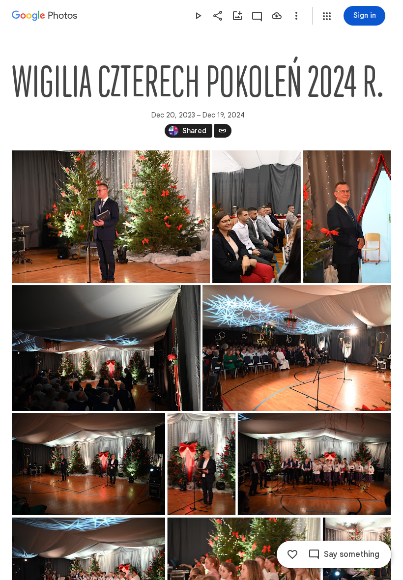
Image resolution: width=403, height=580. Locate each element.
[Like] (292, 554)
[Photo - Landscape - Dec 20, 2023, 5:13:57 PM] (88, 464)
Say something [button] (351, 554)
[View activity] (257, 16)
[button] (327, 16)
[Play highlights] (198, 16)
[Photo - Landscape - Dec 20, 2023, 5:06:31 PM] (106, 348)
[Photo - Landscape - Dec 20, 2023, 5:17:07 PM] (111, 216)
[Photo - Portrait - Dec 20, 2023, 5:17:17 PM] (201, 464)
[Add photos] (237, 16)
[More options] (296, 16)
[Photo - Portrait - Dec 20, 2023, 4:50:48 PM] (256, 216)
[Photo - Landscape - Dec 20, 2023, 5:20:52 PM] (314, 464)
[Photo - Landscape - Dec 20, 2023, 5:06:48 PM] (296, 348)
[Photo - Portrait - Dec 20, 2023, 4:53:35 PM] (347, 216)
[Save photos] (277, 16)
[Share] (218, 16)
